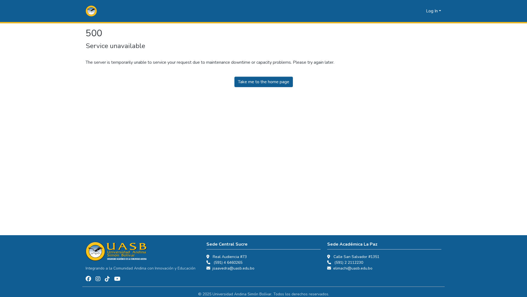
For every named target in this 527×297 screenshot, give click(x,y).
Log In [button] (432, 11)
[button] (91, 10)
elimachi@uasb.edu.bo (352, 268)
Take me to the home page (263, 82)
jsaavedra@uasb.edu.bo (233, 268)
